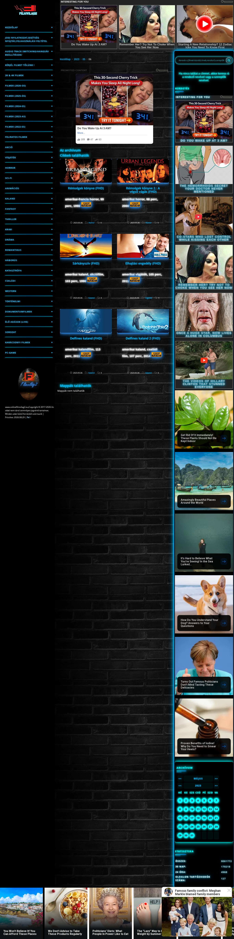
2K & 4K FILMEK (14, 75)
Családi (10, 280)
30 (186, 835)
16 (186, 818)
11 (198, 809)
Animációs (12, 188)
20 (210, 818)
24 (192, 826)
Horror (10, 167)
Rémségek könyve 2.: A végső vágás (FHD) (143, 189)
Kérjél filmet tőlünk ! (20, 65)
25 (198, 826)
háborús (11, 260)
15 (180, 818)
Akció (9, 147)
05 (84, 59)
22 (180, 826)
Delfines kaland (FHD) (86, 338)
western (10, 291)
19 (204, 818)
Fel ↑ (29, 417)
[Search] (229, 60)
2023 (76, 59)
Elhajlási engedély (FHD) (143, 263)
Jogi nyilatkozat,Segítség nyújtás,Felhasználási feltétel (26, 39)
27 (210, 826)
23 (186, 826)
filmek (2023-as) (15, 116)
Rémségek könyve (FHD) (86, 188)
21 (216, 818)
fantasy (10, 208)
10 (192, 809)
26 (204, 826)
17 (192, 818)
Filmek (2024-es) (15, 106)
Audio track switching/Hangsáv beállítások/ (27, 53)
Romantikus (13, 249)
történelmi (12, 301)
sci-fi (8, 178)
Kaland (10, 198)
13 (210, 809)
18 (198, 818)
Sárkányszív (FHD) (86, 263)
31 (192, 835)
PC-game (10, 352)
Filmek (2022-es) (15, 126)
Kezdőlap (11, 27)
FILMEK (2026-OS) (15, 85)
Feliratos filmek (16, 136)
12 (204, 809)
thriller (10, 219)
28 (216, 826)
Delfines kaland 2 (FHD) (143, 338)
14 (216, 809)
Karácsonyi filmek (17, 342)
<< (180, 778)
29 (180, 835)
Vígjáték (10, 157)
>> (216, 778)
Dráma (9, 239)
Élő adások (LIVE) (16, 321)
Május (198, 778)
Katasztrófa (13, 270)
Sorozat (10, 332)
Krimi (8, 229)
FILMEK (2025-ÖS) (15, 95)
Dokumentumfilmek (18, 311)
